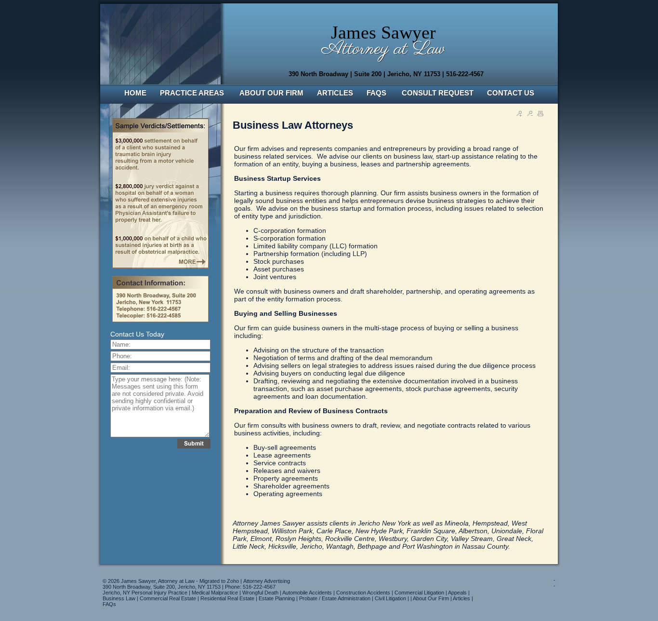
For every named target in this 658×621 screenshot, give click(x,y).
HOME (135, 93)
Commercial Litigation (419, 592)
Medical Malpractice (215, 592)
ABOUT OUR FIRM (271, 93)
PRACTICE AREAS (193, 93)
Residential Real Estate (227, 598)
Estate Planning (277, 598)
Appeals (457, 592)
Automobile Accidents (307, 592)
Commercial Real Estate (168, 598)
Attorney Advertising (266, 581)
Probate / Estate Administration (334, 598)
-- (554, 583)
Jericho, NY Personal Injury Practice (145, 592)
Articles (461, 598)
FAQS (377, 93)
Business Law (119, 598)
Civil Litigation (390, 598)
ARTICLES (335, 93)
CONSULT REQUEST (438, 93)
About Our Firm (431, 598)
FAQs (109, 604)
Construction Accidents (363, 592)
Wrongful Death (260, 592)
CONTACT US (510, 93)
